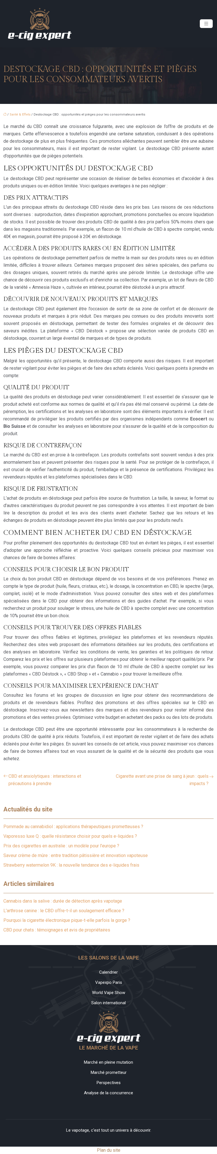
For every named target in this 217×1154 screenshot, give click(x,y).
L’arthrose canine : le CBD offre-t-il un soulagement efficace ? (63, 910)
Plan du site (108, 1150)
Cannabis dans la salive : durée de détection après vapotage (62, 901)
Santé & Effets (20, 114)
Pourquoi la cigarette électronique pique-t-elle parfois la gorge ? (66, 920)
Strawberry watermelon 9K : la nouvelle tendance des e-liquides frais (71, 865)
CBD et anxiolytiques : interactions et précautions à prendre (44, 779)
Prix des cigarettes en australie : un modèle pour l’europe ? (61, 846)
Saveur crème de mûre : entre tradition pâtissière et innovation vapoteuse (75, 855)
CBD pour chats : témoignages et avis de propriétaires (56, 930)
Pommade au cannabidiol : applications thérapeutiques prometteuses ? (73, 826)
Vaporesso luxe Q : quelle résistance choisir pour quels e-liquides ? (70, 836)
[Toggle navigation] (206, 23)
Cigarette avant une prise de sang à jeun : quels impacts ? (162, 779)
